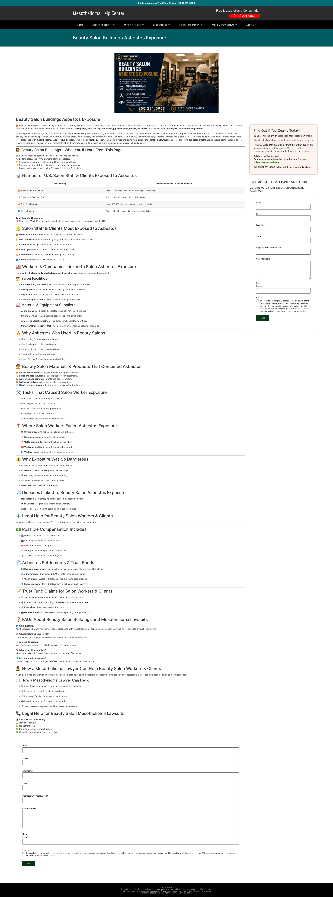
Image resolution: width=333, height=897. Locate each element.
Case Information (29, 808)
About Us (251, 24)
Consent (26, 850)
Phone (25, 758)
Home (80, 24)
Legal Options (160, 24)
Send (29, 863)
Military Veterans (132, 24)
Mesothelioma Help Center (98, 13)
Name (24, 745)
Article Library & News (223, 24)
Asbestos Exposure (101, 24)
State (24, 783)
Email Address (28, 771)
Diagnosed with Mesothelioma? (35, 796)
